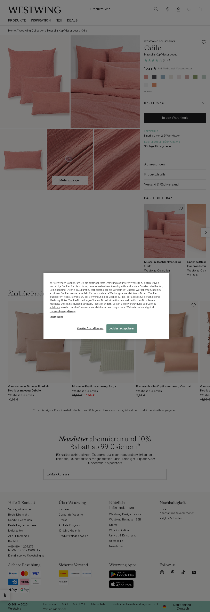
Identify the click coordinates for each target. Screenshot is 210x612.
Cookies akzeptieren (122, 328)
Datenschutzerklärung (62, 311)
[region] (106, 306)
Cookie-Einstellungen (90, 328)
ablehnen (55, 307)
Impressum (56, 316)
